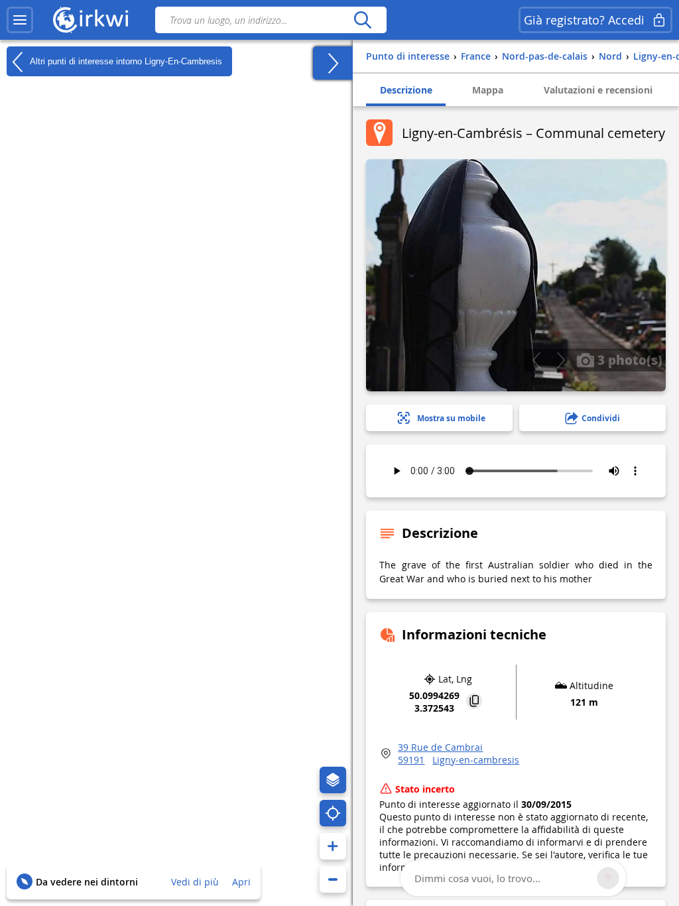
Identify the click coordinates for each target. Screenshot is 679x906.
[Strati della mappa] (333, 780)
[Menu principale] (20, 20)
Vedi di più (195, 881)
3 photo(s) (628, 359)
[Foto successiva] (560, 360)
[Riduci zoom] (333, 879)
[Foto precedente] (536, 360)
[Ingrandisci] (333, 846)
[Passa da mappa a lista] (333, 63)
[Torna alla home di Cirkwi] (91, 20)
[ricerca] (362, 20)
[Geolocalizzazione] (333, 813)
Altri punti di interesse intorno (125, 61)
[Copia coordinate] (474, 702)
